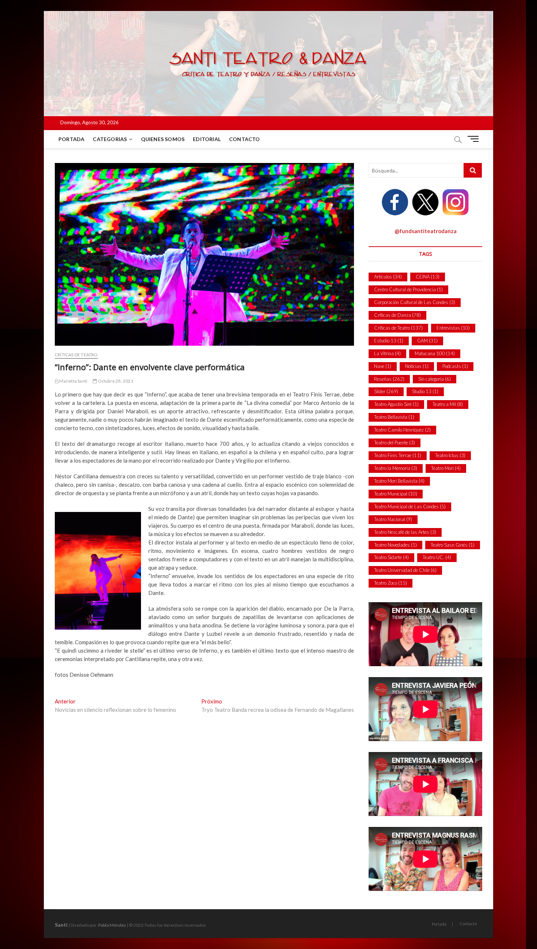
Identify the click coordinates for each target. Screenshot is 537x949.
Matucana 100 (435, 353)
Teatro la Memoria (395, 468)
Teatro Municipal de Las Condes (410, 506)
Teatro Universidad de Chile (405, 570)
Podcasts (455, 366)
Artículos (388, 277)
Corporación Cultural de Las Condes (414, 302)
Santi (61, 925)
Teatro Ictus (450, 455)
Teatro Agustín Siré (396, 404)
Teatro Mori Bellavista (399, 481)
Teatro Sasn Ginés (453, 545)
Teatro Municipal (395, 494)
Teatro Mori (446, 468)
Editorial (207, 139)
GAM (427, 340)
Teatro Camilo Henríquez (402, 430)
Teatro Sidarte (391, 557)
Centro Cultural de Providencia (408, 289)
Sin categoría (434, 379)
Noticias (417, 366)
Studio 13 (425, 391)
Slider (386, 391)
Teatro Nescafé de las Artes (405, 532)
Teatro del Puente (394, 442)
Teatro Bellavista (394, 417)
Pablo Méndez (112, 925)
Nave (382, 366)
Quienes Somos (163, 139)
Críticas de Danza (397, 315)
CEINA (427, 277)
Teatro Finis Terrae (397, 455)
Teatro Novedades (395, 545)
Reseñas (389, 379)
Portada (71, 139)
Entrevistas (453, 328)
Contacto (244, 139)
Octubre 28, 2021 (115, 381)
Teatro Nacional (393, 519)
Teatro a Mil (448, 404)
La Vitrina (387, 353)
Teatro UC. (437, 557)
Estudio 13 (388, 340)
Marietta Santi (72, 381)
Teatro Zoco (390, 583)
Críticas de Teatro (76, 354)
